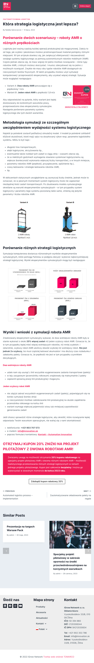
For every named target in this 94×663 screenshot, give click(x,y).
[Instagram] (15, 606)
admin (11, 535)
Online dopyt (85, 6)
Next (88, 551)
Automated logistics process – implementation (18, 495)
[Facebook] (10, 606)
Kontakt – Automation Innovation (55, 434)
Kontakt (40, 623)
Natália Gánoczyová (13, 30)
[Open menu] (75, 6)
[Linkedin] (5, 606)
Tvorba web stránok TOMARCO (58, 657)
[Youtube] (20, 606)
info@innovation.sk (28, 431)
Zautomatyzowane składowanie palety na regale (70, 495)
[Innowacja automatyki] (7, 6)
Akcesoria (41, 612)
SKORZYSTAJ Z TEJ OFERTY (76, 107)
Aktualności (42, 618)
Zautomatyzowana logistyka (16, 19)
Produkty (40, 607)
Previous (6, 551)
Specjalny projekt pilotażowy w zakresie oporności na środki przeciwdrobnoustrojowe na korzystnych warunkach (70, 561)
